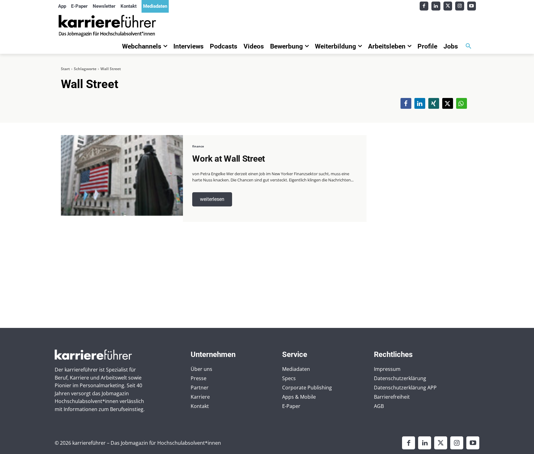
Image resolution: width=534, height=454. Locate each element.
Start (65, 68)
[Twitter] (447, 6)
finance (198, 146)
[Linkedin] (435, 6)
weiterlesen (212, 199)
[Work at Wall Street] (122, 175)
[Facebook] (424, 6)
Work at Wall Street (228, 159)
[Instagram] (459, 6)
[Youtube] (471, 6)
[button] (468, 46)
